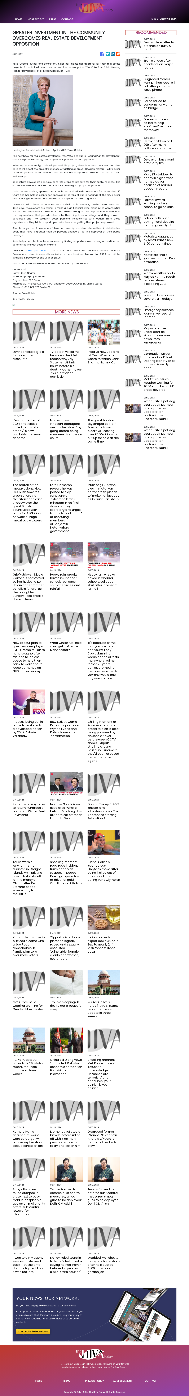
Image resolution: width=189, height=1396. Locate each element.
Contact (151, 1381)
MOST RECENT (35, 19)
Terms (66, 1381)
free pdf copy (36, 250)
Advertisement (122, 1381)
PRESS (52, 19)
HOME (18, 19)
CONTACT (67, 19)
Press (38, 1381)
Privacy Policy (94, 1381)
